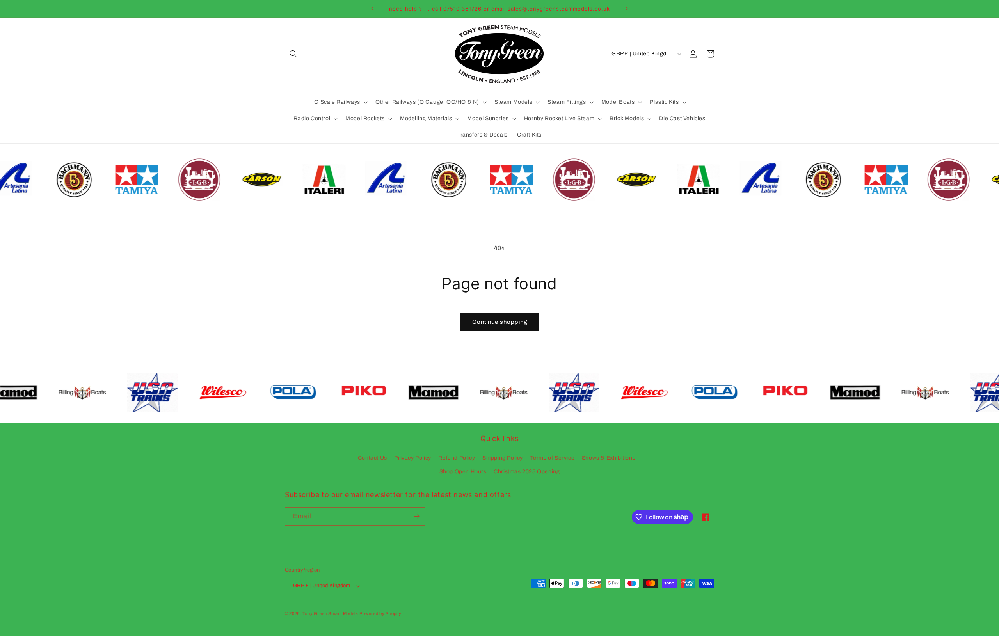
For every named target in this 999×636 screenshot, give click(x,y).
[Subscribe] (416, 516)
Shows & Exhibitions (608, 458)
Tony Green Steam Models (330, 613)
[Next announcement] (626, 8)
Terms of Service (552, 458)
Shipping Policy (502, 458)
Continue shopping (499, 322)
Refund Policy (456, 458)
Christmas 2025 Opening (527, 471)
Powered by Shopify (380, 613)
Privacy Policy (412, 458)
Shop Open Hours (463, 471)
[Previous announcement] (372, 8)
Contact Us (372, 458)
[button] (293, 53)
